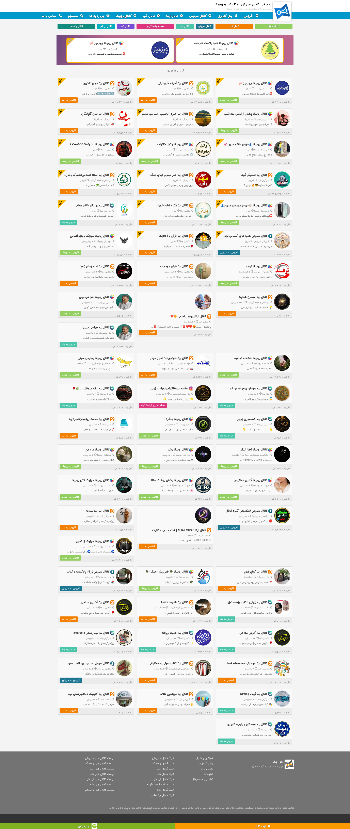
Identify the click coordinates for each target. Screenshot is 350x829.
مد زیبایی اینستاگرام (180, 394)
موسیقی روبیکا (104, 241)
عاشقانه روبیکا (262, 364)
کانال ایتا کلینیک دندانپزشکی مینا (88, 694)
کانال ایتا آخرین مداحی (95, 602)
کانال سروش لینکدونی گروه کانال (246, 511)
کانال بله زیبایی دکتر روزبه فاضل (247, 602)
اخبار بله (265, 730)
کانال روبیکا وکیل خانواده (172, 144)
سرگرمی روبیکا (262, 89)
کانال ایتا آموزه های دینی (173, 83)
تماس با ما (49, 16)
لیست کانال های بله (102, 784)
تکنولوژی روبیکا (261, 272)
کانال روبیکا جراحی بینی (94, 297)
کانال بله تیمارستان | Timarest (90, 633)
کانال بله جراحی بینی (96, 327)
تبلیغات (208, 774)
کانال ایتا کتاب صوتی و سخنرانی (168, 663)
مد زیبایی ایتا (263, 577)
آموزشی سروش (261, 241)
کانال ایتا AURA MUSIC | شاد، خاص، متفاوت (179, 530)
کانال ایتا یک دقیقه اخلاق (173, 205)
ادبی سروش (105, 577)
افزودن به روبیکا (228, 100)
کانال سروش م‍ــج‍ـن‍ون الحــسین (88, 663)
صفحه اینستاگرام (155, 26)
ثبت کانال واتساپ (163, 795)
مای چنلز (278, 762)
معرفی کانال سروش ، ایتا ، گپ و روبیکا (243, 4)
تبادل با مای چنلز (202, 779)
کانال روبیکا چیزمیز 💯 (253, 83)
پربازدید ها (97, 16)
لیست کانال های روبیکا (100, 763)
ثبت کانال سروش (163, 758)
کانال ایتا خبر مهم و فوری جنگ (169, 175)
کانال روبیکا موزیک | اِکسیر (92, 541)
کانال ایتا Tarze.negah (174, 602)
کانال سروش (198, 16)
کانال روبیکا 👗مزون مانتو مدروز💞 (245, 144)
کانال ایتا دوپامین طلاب (173, 694)
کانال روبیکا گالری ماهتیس (250, 480)
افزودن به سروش (229, 253)
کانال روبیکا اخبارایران (253, 449)
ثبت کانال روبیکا (163, 763)
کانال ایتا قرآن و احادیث (173, 236)
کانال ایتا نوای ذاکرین (96, 83)
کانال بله (185, 26)
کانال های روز (175, 71)
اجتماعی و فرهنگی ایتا (100, 180)
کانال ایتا (172, 16)
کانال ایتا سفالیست (97, 511)
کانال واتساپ (76, 26)
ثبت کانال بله (165, 789)
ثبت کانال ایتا (165, 768)
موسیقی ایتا (202, 536)
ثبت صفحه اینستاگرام (160, 784)
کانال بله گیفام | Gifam (253, 694)
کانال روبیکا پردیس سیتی (93, 358)
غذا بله (266, 394)
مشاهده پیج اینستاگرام (153, 405)
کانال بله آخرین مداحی (253, 633)
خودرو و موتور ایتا (181, 364)
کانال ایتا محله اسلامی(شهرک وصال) (86, 175)
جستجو (73, 16)
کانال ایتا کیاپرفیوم (255, 571)
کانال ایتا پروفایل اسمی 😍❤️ (188, 316)
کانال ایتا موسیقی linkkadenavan (247, 663)
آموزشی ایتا (105, 516)
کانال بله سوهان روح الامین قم (248, 388)
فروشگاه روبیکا (262, 150)
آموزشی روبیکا (183, 150)
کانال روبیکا (124, 16)
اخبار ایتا (186, 119)
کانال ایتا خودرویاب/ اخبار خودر (169, 358)
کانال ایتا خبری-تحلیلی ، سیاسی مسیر (165, 114)
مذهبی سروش (104, 669)
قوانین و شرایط (203, 758)
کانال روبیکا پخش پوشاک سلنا (169, 480)
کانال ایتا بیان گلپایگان (95, 114)
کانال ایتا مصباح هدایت (252, 297)
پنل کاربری (225, 16)
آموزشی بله (105, 211)
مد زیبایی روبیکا (261, 119)
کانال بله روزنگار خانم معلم (92, 205)
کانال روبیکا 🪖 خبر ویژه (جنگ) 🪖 (166, 571)
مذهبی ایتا (185, 89)
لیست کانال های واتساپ (99, 789)
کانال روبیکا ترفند (256, 266)
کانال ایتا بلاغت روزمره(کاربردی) (89, 419)
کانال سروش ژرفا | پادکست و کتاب (88, 571)
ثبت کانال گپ (165, 774)
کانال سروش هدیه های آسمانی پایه (245, 236)
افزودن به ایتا (148, 100)
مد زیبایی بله (105, 333)
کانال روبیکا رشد (178, 449)
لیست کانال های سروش (99, 758)
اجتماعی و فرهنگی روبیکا (99, 364)
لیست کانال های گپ (102, 774)
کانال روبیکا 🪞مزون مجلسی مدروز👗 (244, 205)
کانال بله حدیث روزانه (175, 633)
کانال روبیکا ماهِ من (97, 449)
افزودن (249, 16)
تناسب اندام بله (261, 608)
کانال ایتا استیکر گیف (253, 175)
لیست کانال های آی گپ (100, 779)
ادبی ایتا (107, 424)
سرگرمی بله (105, 394)
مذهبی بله (264, 638)
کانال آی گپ (106, 26)
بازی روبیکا (106, 150)
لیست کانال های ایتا (102, 768)
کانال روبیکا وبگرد (177, 419)
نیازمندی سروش (261, 516)
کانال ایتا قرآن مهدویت (174, 266)
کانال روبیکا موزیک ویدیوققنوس (89, 236)
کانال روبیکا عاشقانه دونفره (250, 358)
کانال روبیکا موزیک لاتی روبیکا (90, 480)
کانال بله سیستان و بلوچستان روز (246, 724)
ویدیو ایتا (203, 322)
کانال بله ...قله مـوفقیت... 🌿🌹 (90, 388)
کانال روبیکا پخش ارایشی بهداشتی (245, 114)
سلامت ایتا (106, 699)
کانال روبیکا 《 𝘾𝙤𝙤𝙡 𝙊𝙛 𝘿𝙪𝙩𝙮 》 (89, 144)
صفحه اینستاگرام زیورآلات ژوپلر (169, 388)
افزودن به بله (68, 222)
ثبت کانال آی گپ (163, 779)
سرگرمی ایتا (263, 180)
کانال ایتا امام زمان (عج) (94, 266)
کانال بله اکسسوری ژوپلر (252, 419)
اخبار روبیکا (184, 424)
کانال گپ (149, 16)
